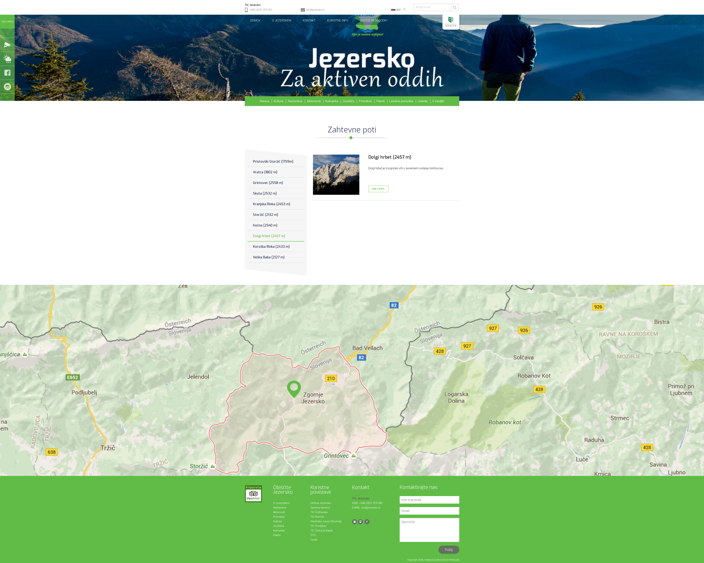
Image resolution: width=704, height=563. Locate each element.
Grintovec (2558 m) (268, 183)
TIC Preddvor (318, 526)
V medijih (438, 101)
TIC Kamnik (317, 516)
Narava (264, 101)
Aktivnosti (314, 101)
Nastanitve (295, 101)
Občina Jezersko (320, 503)
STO (313, 535)
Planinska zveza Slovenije (326, 521)
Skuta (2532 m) (265, 193)
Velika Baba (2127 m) (269, 257)
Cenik (313, 539)
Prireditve (365, 101)
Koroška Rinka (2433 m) (271, 246)
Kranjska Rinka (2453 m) (271, 204)
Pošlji (449, 550)
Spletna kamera (320, 507)
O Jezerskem (281, 20)
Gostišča (348, 101)
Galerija (423, 101)
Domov (255, 20)
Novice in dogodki (373, 20)
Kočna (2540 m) (265, 225)
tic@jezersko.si (315, 10)
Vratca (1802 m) (265, 172)
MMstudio (454, 559)
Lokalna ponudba (401, 101)
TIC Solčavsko (319, 512)
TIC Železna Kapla (321, 530)
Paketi (380, 101)
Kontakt (309, 20)
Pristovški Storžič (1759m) (273, 161)
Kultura (278, 101)
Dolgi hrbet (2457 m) (269, 236)
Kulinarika (331, 101)
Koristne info (337, 20)
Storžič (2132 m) (265, 215)
